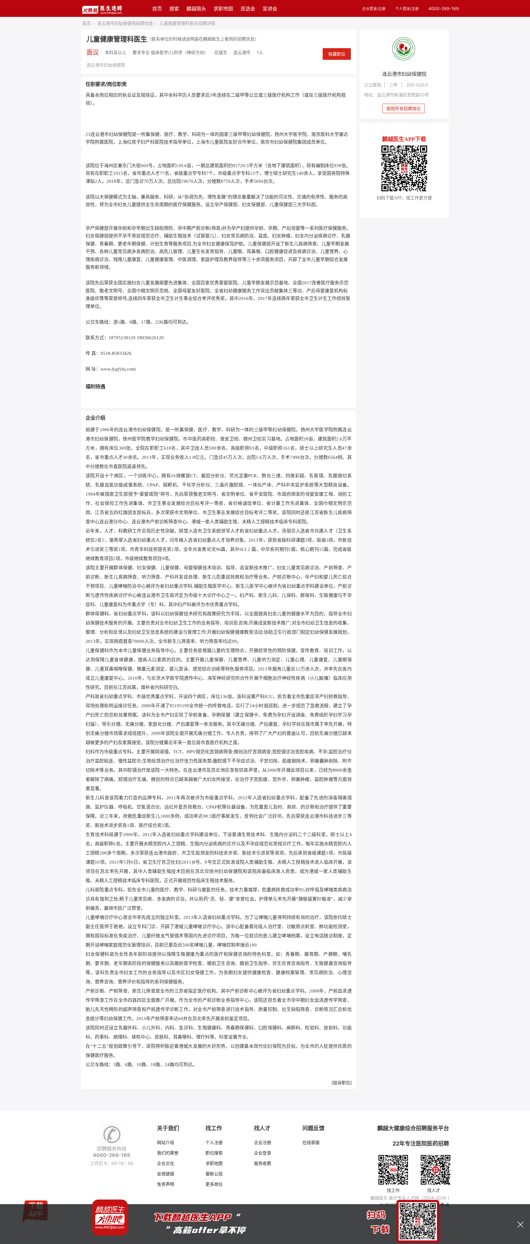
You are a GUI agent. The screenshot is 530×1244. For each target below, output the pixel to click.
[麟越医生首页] (102, 8)
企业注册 (262, 1142)
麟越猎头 (196, 9)
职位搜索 (214, 1152)
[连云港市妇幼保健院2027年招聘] (404, 50)
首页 (157, 9)
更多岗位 (214, 1184)
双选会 (247, 9)
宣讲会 (270, 9)
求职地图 (223, 9)
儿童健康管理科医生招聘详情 (187, 23)
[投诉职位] (342, 1082)
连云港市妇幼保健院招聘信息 (127, 23)
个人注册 (214, 1142)
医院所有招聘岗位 (403, 108)
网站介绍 (165, 1142)
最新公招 (214, 1173)
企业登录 (262, 1152)
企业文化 (165, 1163)
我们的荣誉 (168, 1152)
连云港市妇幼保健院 (105, 64)
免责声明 (165, 1184)
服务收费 (262, 1163)
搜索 (174, 9)
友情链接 (165, 1173)
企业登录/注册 (374, 8)
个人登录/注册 (407, 8)
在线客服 (311, 1142)
